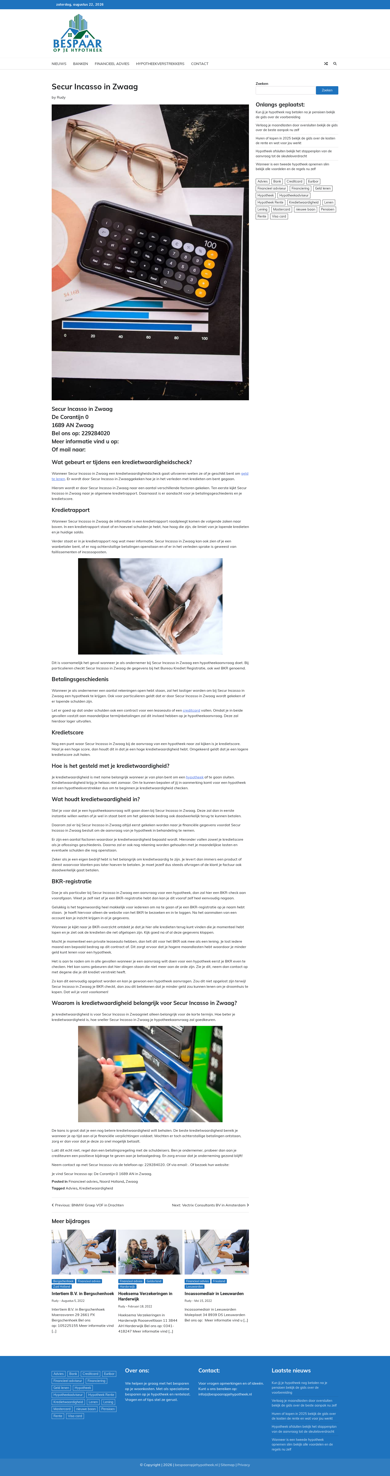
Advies (71, 1188)
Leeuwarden (194, 1286)
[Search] (335, 63)
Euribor (313, 181)
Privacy (243, 1464)
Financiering (300, 188)
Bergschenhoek (63, 1281)
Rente (262, 216)
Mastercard (281, 209)
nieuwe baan (305, 209)
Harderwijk (127, 1286)
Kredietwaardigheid (96, 1188)
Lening (262, 209)
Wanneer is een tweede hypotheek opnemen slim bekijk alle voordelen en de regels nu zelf (302, 1444)
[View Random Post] (326, 63)
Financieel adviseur (272, 188)
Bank (277, 181)
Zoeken (262, 83)
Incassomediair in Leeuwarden (214, 1293)
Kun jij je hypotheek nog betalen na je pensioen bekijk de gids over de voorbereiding (299, 1388)
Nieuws (59, 63)
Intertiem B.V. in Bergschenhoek (83, 1293)
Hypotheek (266, 195)
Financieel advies (112, 63)
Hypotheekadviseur (294, 195)
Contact (200, 63)
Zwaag (132, 1181)
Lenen (328, 202)
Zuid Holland (61, 1286)
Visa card (279, 216)
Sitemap (228, 1464)
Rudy (61, 97)
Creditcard (294, 181)
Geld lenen (323, 188)
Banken (80, 63)
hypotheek (195, 777)
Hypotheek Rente (270, 202)
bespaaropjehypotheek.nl (196, 1464)
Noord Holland (112, 1181)
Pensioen (327, 209)
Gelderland (154, 1281)
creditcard (191, 710)
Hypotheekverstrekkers (160, 63)
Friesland (219, 1281)
